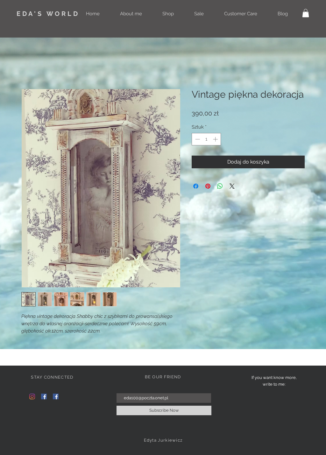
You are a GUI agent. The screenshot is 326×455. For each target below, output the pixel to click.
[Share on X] (232, 186)
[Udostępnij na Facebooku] (196, 186)
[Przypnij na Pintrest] (208, 186)
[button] (305, 13)
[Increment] (216, 139)
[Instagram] (32, 396)
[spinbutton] (206, 139)
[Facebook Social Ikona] (44, 396)
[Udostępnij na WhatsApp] (220, 186)
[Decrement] (197, 139)
